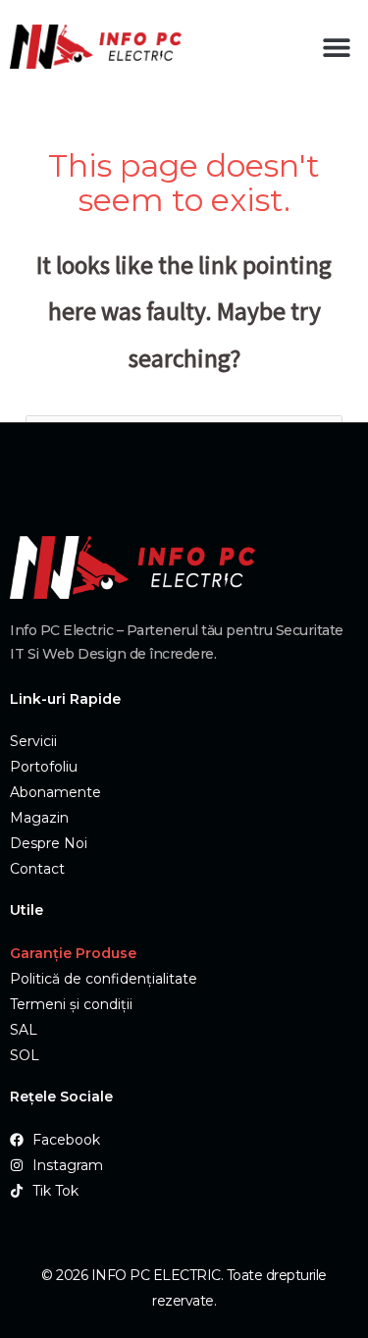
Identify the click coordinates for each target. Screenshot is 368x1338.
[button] (336, 47)
